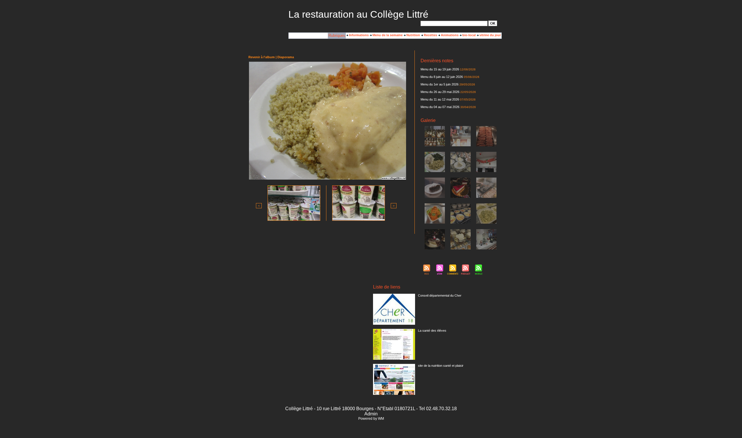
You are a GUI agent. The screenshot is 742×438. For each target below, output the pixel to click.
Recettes (430, 35)
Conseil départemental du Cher (439, 295)
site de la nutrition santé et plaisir (440, 365)
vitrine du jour (490, 35)
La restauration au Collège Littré (358, 14)
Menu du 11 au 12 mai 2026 (440, 99)
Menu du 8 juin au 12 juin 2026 (442, 77)
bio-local (468, 35)
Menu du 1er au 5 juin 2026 (440, 84)
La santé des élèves (432, 330)
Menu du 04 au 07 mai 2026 (440, 107)
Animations (449, 35)
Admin (371, 413)
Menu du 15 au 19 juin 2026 (440, 69)
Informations (358, 35)
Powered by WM (371, 419)
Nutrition (412, 35)
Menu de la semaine (387, 35)
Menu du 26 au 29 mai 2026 (440, 92)
